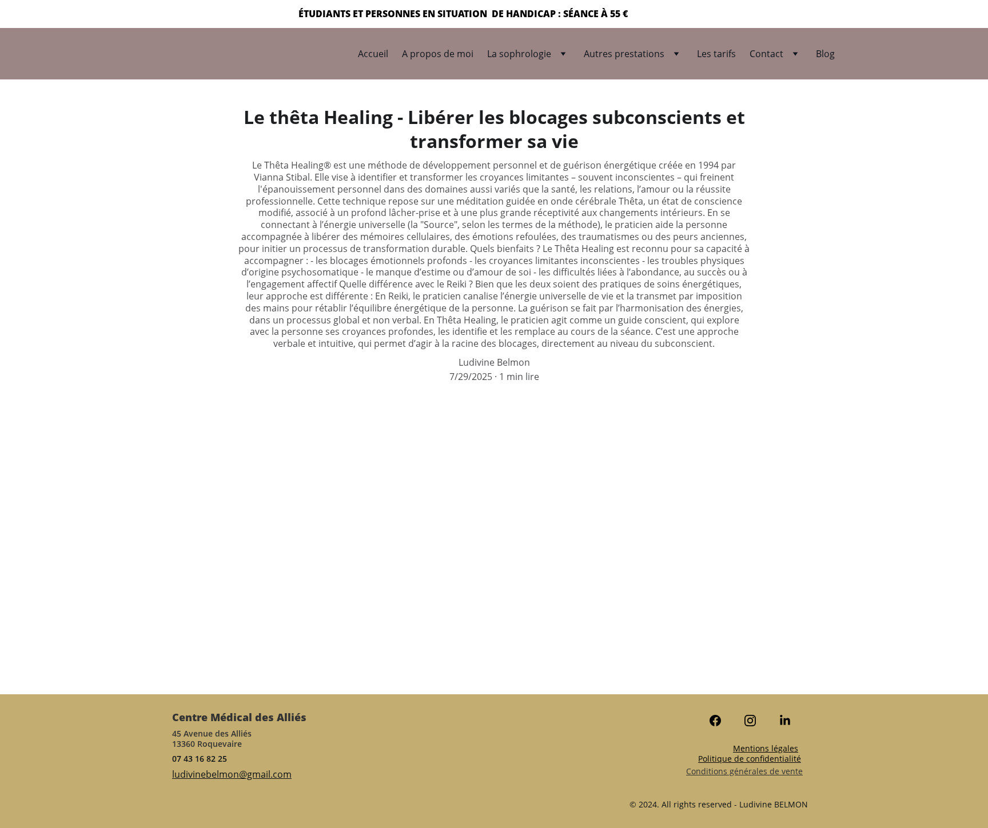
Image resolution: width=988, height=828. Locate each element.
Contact (766, 53)
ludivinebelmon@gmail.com (232, 774)
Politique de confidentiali (746, 758)
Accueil (373, 53)
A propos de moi (437, 53)
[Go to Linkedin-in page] (785, 720)
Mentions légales (765, 748)
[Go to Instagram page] (755, 720)
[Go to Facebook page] (721, 720)
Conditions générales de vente (744, 771)
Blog (825, 53)
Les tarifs (716, 53)
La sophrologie (519, 53)
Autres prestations (624, 53)
